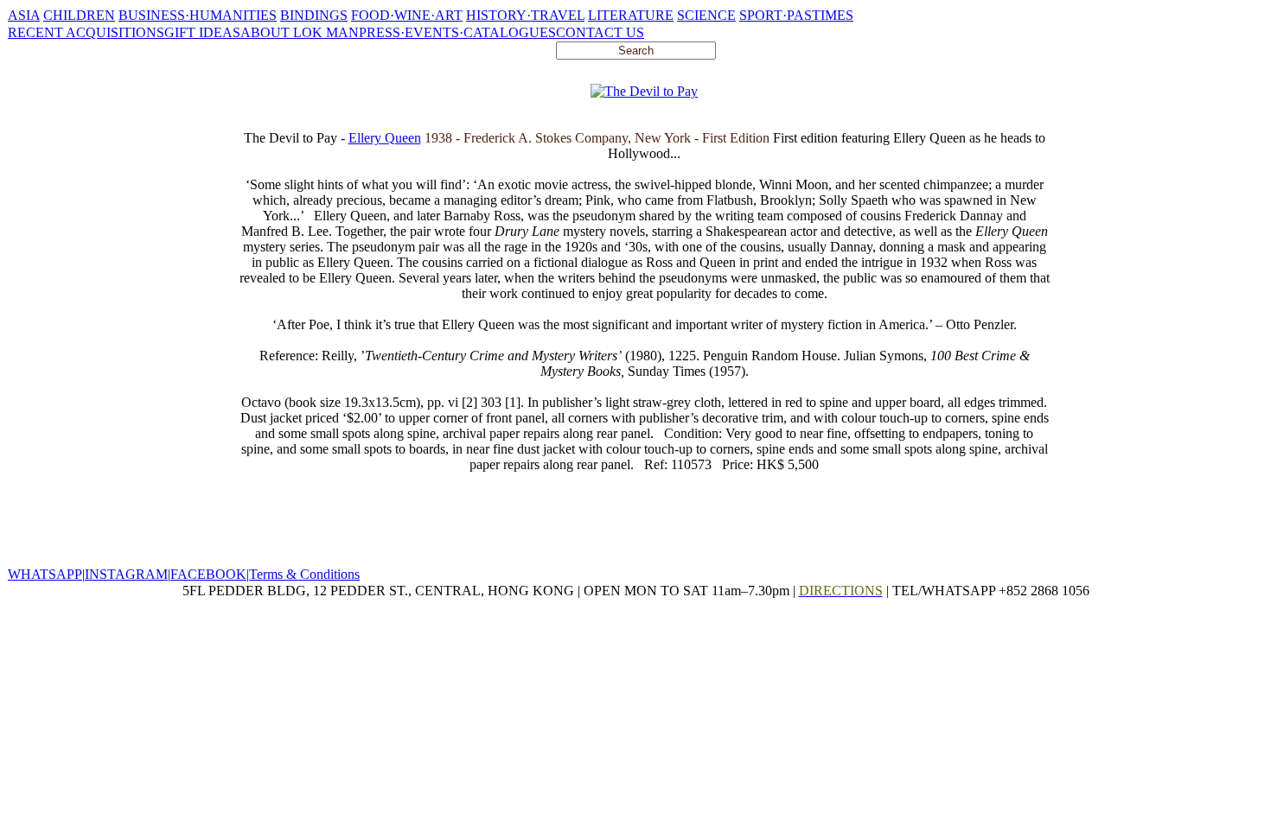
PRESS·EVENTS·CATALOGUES (457, 32)
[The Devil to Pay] (644, 91)
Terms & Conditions (304, 574)
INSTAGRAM (126, 574)
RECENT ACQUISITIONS (86, 32)
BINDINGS (314, 15)
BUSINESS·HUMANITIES (197, 15)
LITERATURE (631, 15)
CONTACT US (600, 32)
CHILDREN (79, 15)
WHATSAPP (45, 574)
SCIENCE (706, 15)
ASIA (24, 15)
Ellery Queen (384, 137)
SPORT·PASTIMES (796, 15)
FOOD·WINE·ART (407, 15)
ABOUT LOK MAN (299, 32)
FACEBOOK (208, 574)
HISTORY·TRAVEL (525, 15)
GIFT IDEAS (202, 32)
